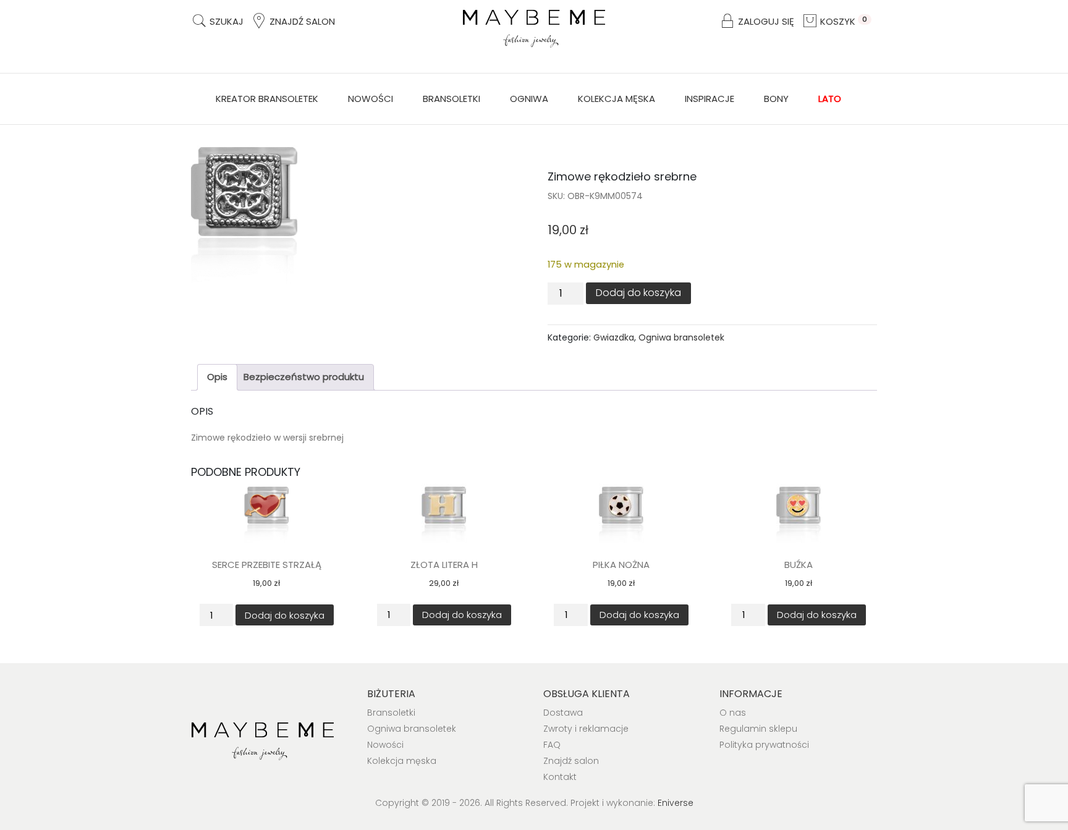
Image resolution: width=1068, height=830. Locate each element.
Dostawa (563, 712)
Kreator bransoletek (267, 98)
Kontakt (560, 777)
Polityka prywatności (764, 745)
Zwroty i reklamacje (586, 728)
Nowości (370, 98)
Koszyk (842, 21)
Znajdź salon (301, 21)
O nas (732, 712)
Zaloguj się (764, 21)
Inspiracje (709, 98)
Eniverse (675, 803)
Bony (776, 98)
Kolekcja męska (616, 98)
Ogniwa (529, 98)
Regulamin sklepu (758, 728)
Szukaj (225, 21)
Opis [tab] (217, 376)
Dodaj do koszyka (638, 293)
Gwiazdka (613, 337)
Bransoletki (451, 98)
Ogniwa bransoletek (681, 337)
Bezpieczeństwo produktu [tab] (304, 376)
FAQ (552, 745)
